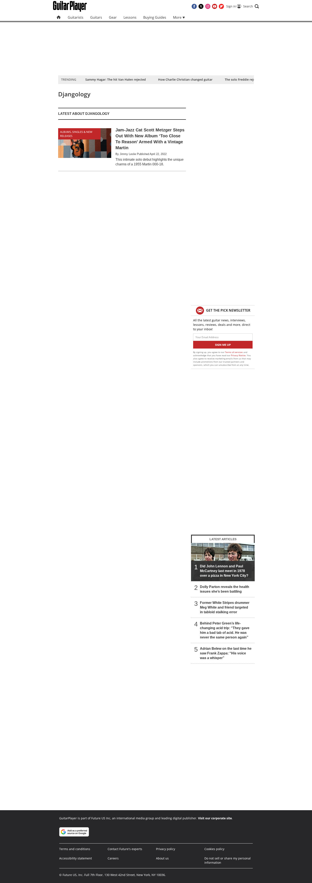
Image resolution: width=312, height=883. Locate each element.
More (177, 17)
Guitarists (75, 17)
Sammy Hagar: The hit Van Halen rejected (115, 79)
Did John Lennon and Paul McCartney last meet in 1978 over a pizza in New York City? (224, 570)
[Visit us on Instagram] (207, 6)
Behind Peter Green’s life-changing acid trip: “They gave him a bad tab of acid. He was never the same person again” (224, 630)
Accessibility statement (75, 858)
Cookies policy (214, 849)
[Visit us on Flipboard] (221, 6)
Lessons (130, 17)
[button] (251, 6)
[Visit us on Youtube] (214, 6)
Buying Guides (154, 17)
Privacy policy (165, 849)
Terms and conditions (74, 849)
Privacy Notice (238, 355)
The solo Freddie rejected (243, 79)
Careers (113, 858)
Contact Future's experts (125, 849)
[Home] (58, 17)
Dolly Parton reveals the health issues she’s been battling (224, 589)
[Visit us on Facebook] (194, 6)
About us (162, 858)
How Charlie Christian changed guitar (185, 79)
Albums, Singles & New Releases (76, 134)
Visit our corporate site (215, 818)
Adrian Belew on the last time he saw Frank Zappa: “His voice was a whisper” (226, 653)
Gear (113, 17)
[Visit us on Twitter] (201, 6)
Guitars (96, 17)
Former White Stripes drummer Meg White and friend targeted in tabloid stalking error (224, 607)
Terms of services (234, 352)
